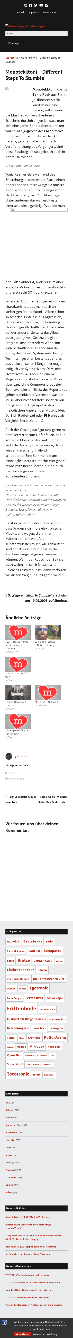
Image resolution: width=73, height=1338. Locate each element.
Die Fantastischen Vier (49, 979)
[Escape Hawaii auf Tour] (18, 692)
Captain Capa (42, 960)
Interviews (11, 1132)
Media (8, 1154)
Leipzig (10, 1047)
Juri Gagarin (56, 1028)
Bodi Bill (34, 951)
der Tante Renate (18, 979)
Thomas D (47, 1064)
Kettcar (11, 1037)
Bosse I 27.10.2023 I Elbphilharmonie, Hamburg (30, 1246)
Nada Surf (54, 1046)
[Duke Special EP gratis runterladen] (18, 721)
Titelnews (10, 1177)
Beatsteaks (32, 941)
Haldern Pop (57, 1019)
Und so (9, 1184)
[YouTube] (41, 5)
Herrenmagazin (18, 1028)
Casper (59, 960)
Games (9, 1117)
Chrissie (22, 756)
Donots (11, 988)
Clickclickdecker (20, 969)
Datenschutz (49, 12)
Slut (52, 1056)
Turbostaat (49, 1075)
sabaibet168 (12, 1290)
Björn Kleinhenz (16, 951)
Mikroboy (37, 1046)
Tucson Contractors (16, 1304)
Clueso (42, 970)
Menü (16, 44)
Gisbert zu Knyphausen (26, 1019)
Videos (9, 1192)
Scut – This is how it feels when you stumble (16, 645)
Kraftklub (34, 1037)
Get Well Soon (47, 1009)
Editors (22, 988)
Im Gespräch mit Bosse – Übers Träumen (27, 1254)
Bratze (24, 960)
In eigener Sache (14, 1125)
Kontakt (21, 12)
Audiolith (13, 941)
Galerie (9, 1110)
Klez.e (21, 1038)
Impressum (34, 12)
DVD (7, 1102)
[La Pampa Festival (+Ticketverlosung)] (48, 632)
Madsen (21, 1046)
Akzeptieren (22, 1334)
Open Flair (14, 1055)
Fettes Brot (34, 997)
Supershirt (15, 1064)
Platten (13, 773)
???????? (9, 1297)
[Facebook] (31, 5)
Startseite (11, 57)
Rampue (29, 1055)
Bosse (10, 960)
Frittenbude (21, 1008)
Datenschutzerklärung (45, 1334)
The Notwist (33, 1064)
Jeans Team (39, 1028)
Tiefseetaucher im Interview (33, 1275)
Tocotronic (18, 1074)
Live (7, 1147)
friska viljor (55, 998)
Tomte (36, 1074)
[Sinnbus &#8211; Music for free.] (18, 664)
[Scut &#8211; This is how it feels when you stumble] (18, 632)
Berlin (49, 941)
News (8, 1162)
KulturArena (55, 1037)
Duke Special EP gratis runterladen (18, 732)
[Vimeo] (46, 5)
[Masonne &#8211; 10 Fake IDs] (48, 692)
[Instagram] (26, 5)
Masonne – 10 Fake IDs (48, 702)
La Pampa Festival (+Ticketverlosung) (45, 643)
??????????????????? (15, 1282)
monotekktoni (17, 778)
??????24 (9, 1275)
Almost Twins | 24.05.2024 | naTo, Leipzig (27, 1217)
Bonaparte (52, 950)
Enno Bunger (14, 998)
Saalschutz (42, 1055)
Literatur (10, 1140)
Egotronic (39, 988)
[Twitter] (35, 5)
